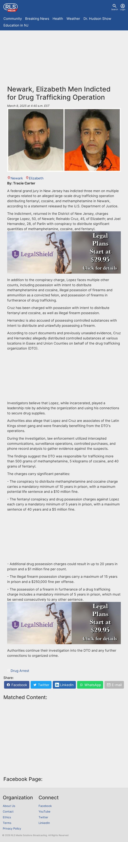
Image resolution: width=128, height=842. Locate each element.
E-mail (116, 685)
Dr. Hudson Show (97, 19)
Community (12, 19)
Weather (73, 19)
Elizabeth (36, 178)
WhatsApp (92, 685)
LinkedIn (66, 685)
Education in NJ (15, 25)
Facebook (18, 685)
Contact (8, 811)
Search (114, 9)
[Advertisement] (64, 55)
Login (122, 9)
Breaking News (37, 19)
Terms (7, 823)
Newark (17, 178)
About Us (9, 806)
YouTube (44, 811)
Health (58, 19)
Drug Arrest (20, 671)
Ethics (7, 817)
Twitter (43, 685)
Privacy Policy (12, 828)
